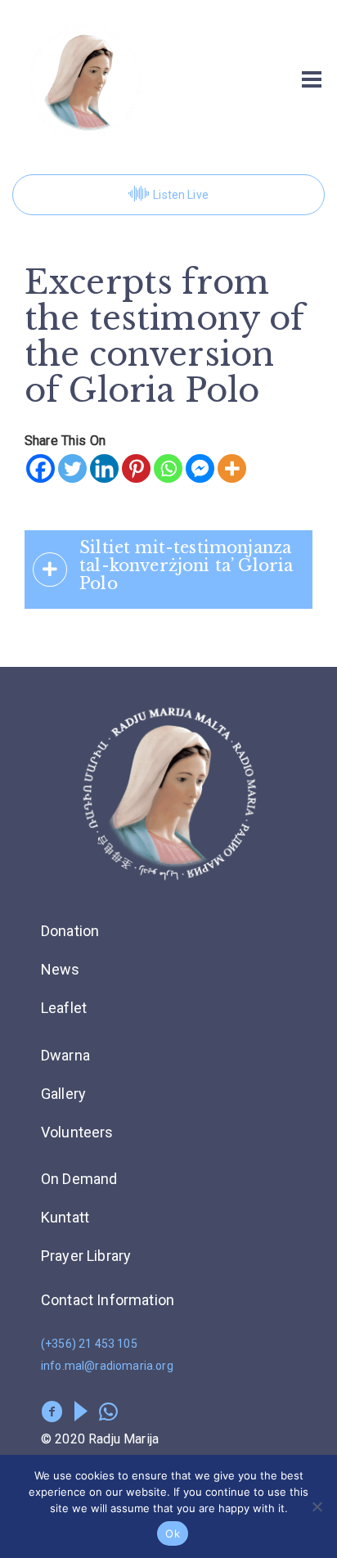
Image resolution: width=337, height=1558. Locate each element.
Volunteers (77, 1132)
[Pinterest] (136, 468)
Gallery (63, 1093)
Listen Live (181, 194)
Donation (70, 930)
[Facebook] (40, 468)
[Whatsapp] (168, 468)
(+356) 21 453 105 (89, 1343)
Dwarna (65, 1055)
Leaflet (64, 1007)
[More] (232, 468)
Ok (172, 1533)
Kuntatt (65, 1217)
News (60, 969)
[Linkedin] (104, 468)
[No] (316, 1506)
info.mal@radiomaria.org (107, 1365)
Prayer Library (86, 1255)
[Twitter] (72, 468)
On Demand (79, 1178)
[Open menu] (311, 79)
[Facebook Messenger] (200, 468)
